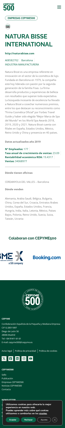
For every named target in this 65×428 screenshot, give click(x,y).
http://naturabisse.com (19, 53)
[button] (21, 18)
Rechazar (28, 419)
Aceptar (12, 419)
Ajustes (44, 419)
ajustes (43, 413)
